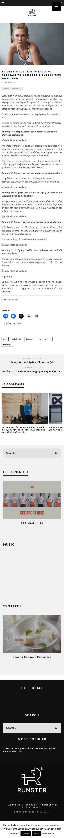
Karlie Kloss (45, 339)
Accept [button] (25, 834)
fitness (30, 339)
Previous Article (32, 358)
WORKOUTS (17, 88)
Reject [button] (36, 834)
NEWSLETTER (50, 805)
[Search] (61, 3)
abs (5, 339)
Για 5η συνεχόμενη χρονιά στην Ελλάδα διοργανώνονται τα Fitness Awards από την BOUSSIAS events (23, 429)
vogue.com (12, 299)
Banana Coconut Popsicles (32, 657)
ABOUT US (14, 805)
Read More (48, 833)
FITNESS (6, 88)
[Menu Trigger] (56, 6)
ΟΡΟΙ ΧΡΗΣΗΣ (34, 807)
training (7, 344)
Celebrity (16, 339)
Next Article (32, 367)
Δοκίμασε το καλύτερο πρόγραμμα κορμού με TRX (32, 371)
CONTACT (31, 805)
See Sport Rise (32, 522)
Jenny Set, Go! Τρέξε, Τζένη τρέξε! (32, 362)
